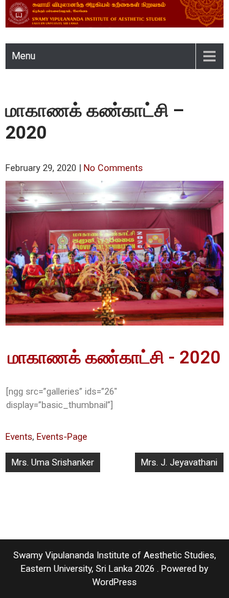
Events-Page (62, 436)
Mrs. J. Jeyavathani (179, 462)
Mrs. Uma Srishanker (53, 462)
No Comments (113, 167)
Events (18, 436)
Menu (23, 56)
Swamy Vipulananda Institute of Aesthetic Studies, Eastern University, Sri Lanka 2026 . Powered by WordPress (114, 569)
